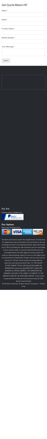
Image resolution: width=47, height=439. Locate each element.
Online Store (6, 172)
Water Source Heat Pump (11, 117)
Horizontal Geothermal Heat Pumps (15, 113)
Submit (6, 60)
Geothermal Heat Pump (10, 104)
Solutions (5, 163)
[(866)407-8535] (3, 185)
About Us (5, 131)
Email (4, 20)
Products (5, 167)
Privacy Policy (6, 140)
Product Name (8, 29)
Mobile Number (8, 38)
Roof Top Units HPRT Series (12, 109)
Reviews (5, 136)
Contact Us (6, 145)
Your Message (8, 47)
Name (5, 11)
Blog (3, 158)
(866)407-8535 (9, 185)
